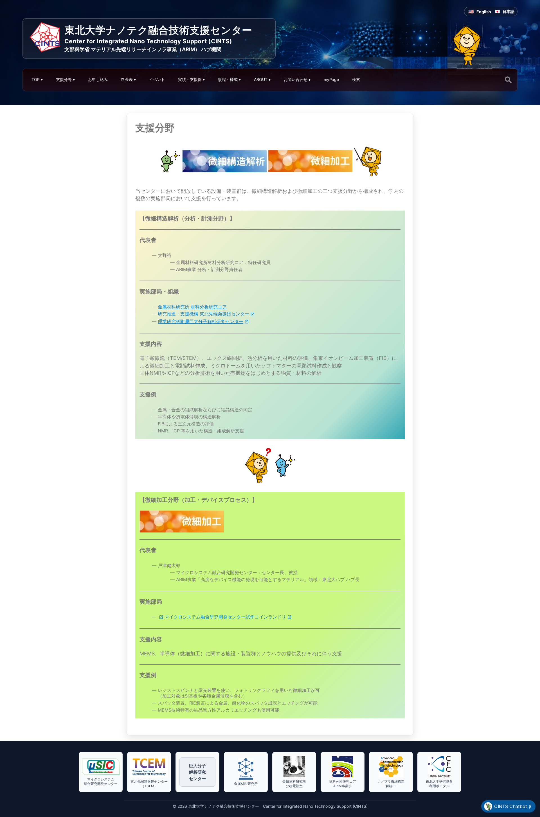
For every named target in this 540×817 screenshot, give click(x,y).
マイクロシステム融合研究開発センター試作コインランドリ (225, 617)
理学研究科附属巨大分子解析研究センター (200, 321)
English (483, 11)
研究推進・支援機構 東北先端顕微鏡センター (203, 314)
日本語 (508, 11)
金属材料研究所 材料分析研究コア (192, 307)
